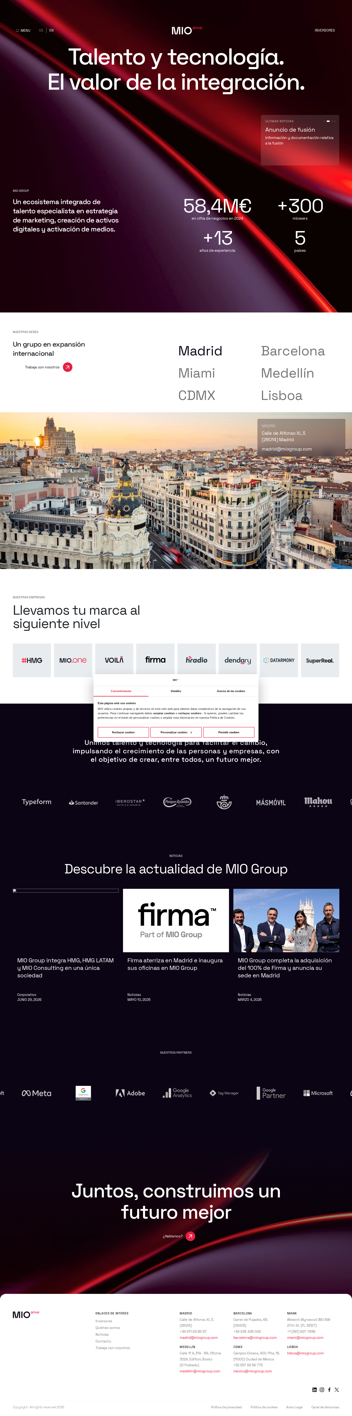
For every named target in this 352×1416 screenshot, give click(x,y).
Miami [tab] (196, 372)
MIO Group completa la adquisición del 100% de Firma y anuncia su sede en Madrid (285, 968)
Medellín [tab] (287, 372)
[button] (324, 121)
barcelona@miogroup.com (255, 1337)
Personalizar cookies (174, 732)
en (51, 30)
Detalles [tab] (176, 691)
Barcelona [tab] (293, 350)
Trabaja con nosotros (113, 1348)
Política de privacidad (226, 1407)
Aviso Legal (294, 1407)
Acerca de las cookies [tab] (231, 691)
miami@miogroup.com (305, 1337)
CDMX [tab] (196, 395)
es (41, 30)
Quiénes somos (108, 1327)
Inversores (325, 30)
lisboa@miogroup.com (286, 449)
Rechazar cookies (123, 732)
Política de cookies (264, 1407)
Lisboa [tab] (282, 395)
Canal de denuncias (325, 1407)
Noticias (102, 1334)
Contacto (103, 1341)
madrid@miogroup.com (199, 1337)
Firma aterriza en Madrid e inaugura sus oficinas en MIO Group (175, 964)
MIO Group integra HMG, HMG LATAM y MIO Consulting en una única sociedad (65, 968)
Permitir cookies (228, 732)
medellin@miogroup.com (200, 1371)
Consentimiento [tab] (121, 691)
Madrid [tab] (200, 350)
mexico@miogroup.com (252, 1371)
